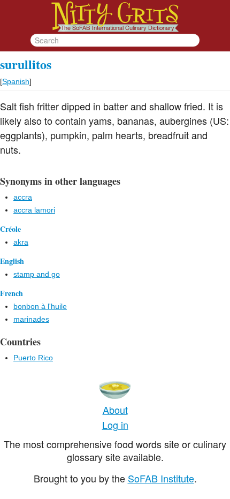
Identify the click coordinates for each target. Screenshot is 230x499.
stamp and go (36, 274)
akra (20, 242)
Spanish (15, 81)
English (12, 261)
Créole (10, 229)
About (115, 410)
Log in (115, 425)
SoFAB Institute (161, 478)
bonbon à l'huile (40, 306)
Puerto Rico (33, 357)
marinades (31, 319)
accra (22, 197)
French (11, 293)
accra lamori (34, 210)
